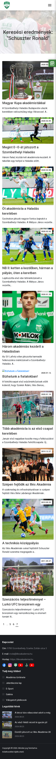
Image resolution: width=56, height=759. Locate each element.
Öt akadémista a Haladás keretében (20, 211)
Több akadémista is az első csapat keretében (27, 431)
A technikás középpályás (20, 543)
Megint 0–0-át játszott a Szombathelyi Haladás (20, 149)
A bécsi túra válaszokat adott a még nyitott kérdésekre (32, 713)
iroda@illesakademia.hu (20, 654)
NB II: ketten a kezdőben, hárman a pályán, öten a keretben (27, 270)
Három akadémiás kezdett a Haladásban (23, 349)
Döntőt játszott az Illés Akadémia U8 (33, 732)
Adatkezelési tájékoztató (13, 752)
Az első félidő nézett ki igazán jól (31, 722)
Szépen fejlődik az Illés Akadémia (26, 484)
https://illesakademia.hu (21, 659)
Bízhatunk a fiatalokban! (20, 376)
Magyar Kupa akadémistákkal (23, 103)
